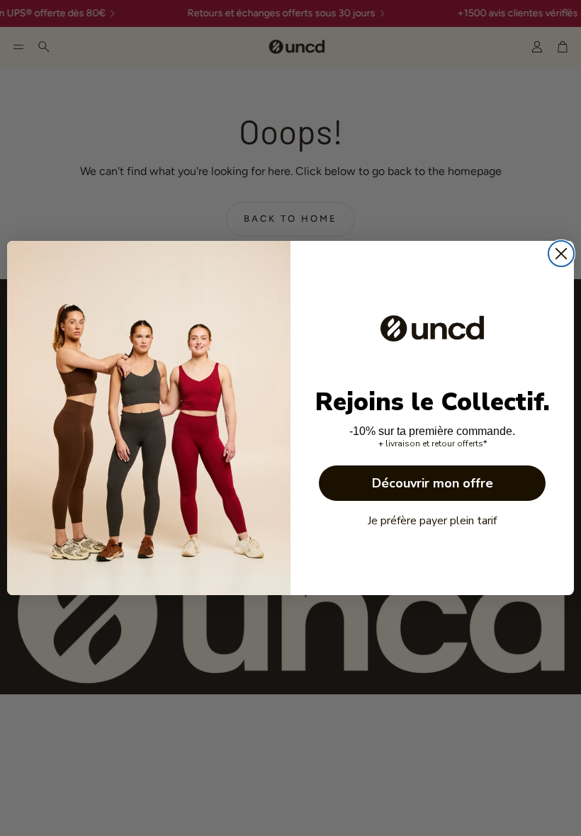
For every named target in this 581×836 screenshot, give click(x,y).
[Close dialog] (561, 253)
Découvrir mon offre (432, 483)
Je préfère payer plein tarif (432, 521)
